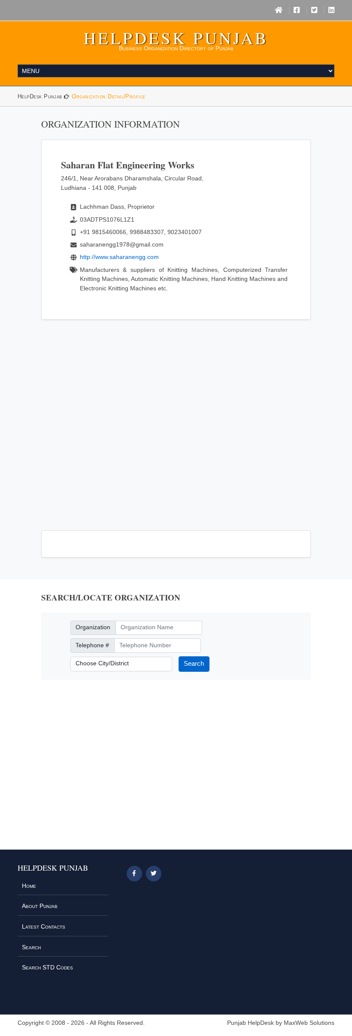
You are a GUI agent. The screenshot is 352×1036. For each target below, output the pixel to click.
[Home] (278, 10)
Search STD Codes (47, 967)
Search (194, 663)
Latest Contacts (43, 926)
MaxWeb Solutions (309, 1023)
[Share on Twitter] (153, 873)
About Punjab (40, 905)
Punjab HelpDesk (250, 1023)
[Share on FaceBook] (134, 873)
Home (29, 885)
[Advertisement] (176, 420)
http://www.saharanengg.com (119, 256)
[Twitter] (314, 10)
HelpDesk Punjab (176, 38)
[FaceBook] (297, 10)
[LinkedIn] (331, 10)
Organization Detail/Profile (108, 96)
